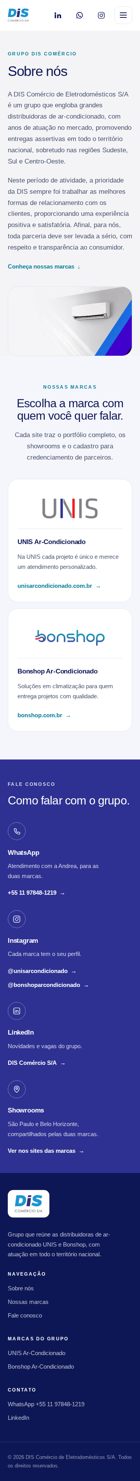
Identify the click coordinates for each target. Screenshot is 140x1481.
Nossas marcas (28, 1301)
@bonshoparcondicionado (48, 986)
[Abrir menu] (123, 15)
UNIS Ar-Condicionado (36, 1353)
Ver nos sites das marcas (46, 1150)
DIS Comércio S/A (37, 1063)
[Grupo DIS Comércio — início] (18, 15)
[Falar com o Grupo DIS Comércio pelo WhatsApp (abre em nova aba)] (79, 15)
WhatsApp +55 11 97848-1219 (46, 1404)
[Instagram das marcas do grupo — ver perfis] (101, 15)
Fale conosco (25, 1315)
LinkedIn (18, 1417)
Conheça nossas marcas (44, 266)
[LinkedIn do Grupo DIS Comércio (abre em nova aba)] (57, 15)
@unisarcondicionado (42, 972)
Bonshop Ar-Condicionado (41, 1366)
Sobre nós (21, 1288)
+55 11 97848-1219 (36, 893)
